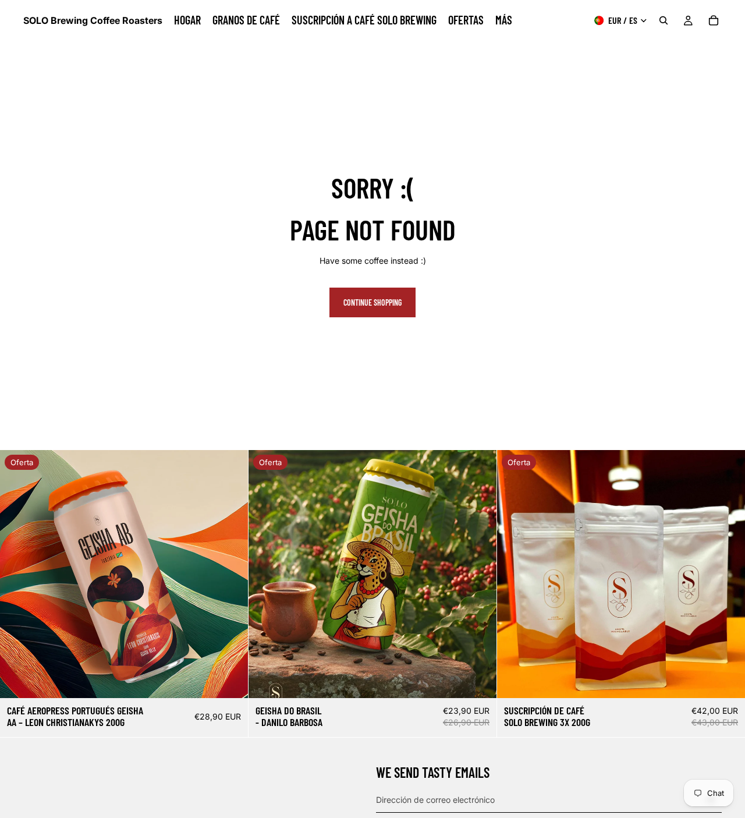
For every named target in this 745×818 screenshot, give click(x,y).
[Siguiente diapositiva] (230, 574)
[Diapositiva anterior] (17, 574)
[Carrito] (713, 20)
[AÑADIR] (726, 680)
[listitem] (503, 20)
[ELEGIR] (229, 680)
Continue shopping (372, 302)
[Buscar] (663, 20)
